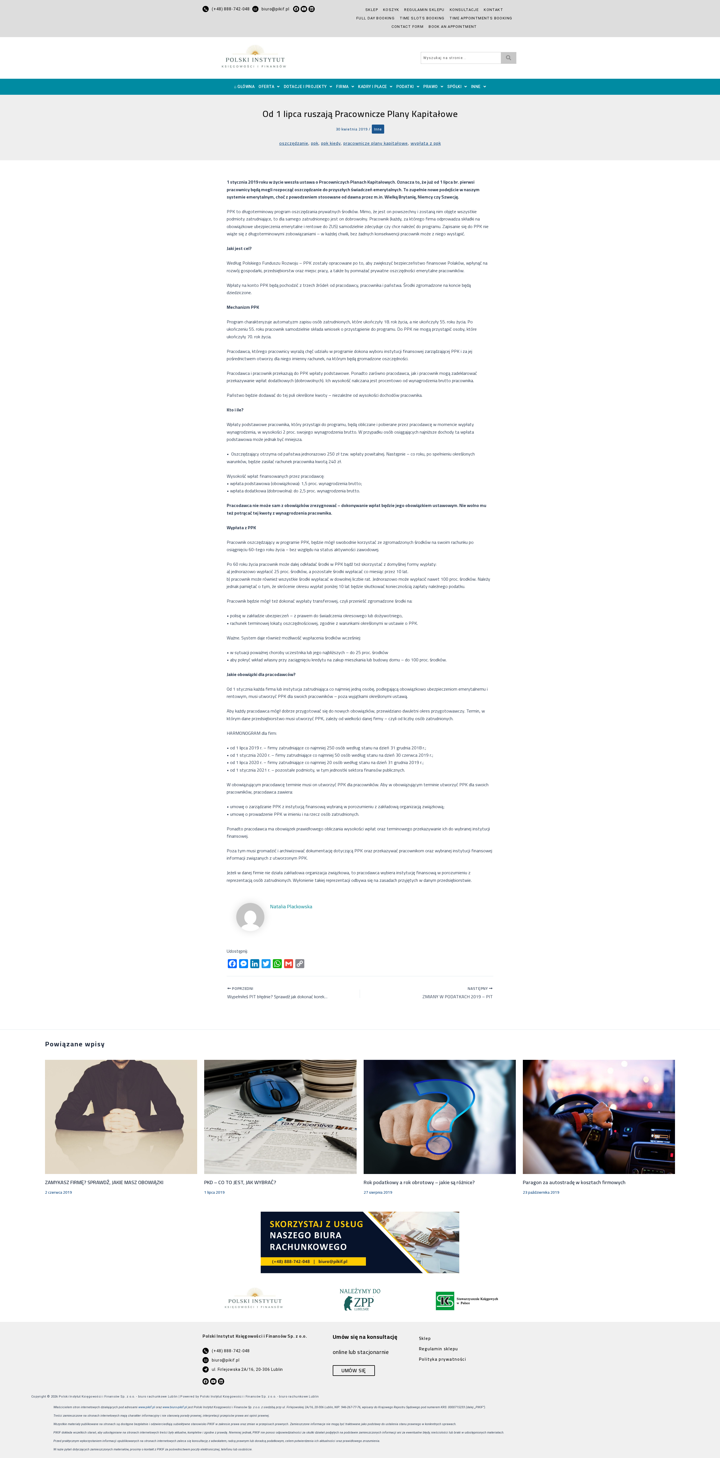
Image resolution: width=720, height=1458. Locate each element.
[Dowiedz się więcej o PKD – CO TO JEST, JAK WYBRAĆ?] (280, 1116)
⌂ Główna (244, 86)
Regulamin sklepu (424, 10)
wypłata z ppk (426, 143)
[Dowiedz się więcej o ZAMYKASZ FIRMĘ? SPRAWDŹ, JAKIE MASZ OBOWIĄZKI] (121, 1116)
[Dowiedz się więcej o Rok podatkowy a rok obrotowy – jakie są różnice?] (440, 1116)
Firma (342, 86)
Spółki (454, 86)
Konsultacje (464, 10)
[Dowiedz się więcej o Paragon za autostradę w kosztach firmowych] (599, 1116)
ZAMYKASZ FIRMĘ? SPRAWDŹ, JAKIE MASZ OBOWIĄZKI (104, 1182)
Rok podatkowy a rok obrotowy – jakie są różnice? (419, 1182)
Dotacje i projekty (305, 86)
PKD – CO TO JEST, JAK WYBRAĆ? (240, 1182)
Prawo (430, 86)
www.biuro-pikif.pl (175, 1407)
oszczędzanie (293, 143)
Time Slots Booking (422, 18)
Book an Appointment (453, 26)
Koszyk (391, 10)
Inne (476, 86)
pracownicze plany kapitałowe (375, 143)
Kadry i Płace (372, 86)
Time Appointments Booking (480, 18)
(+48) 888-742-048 (231, 9)
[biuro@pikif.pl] (255, 9)
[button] (269, 87)
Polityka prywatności (442, 1359)
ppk (314, 143)
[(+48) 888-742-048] (205, 9)
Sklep (371, 10)
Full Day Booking (375, 18)
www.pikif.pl (146, 1407)
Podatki (405, 86)
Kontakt (493, 10)
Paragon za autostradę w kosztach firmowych (574, 1182)
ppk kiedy (331, 143)
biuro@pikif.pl (275, 9)
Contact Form (408, 26)
